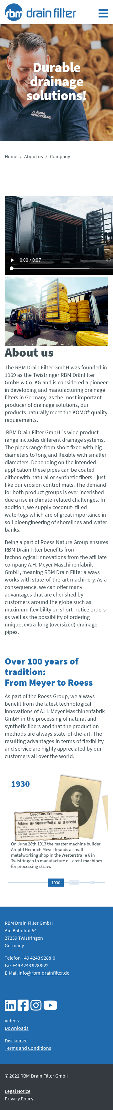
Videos (12, 1020)
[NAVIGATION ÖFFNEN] (103, 13)
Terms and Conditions (28, 1048)
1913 (74, 882)
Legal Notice (17, 1091)
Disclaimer (16, 1040)
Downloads (17, 1028)
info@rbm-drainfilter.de (44, 973)
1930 (55, 882)
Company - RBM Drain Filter (40, 12)
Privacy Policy (19, 1098)
